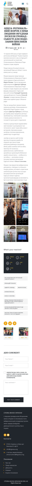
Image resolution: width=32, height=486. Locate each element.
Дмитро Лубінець (10, 287)
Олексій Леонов (9, 291)
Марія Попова (22, 287)
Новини (8, 470)
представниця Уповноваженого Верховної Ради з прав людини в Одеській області (14, 301)
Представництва (11, 465)
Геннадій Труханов (10, 283)
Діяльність (8, 468)
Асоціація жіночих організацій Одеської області (13, 278)
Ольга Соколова (10, 296)
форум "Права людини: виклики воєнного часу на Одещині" (14, 313)
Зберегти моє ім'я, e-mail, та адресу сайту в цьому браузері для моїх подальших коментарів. (17, 375)
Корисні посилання (11, 473)
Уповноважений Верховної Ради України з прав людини (14, 307)
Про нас (8, 463)
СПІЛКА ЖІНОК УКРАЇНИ (12, 481)
